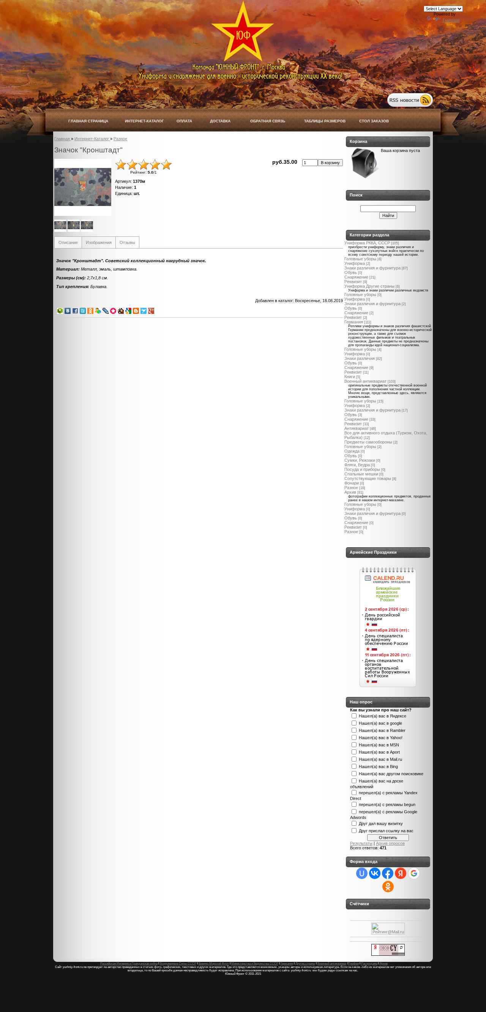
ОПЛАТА (184, 121)
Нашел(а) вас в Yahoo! (380, 737)
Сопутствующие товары (367, 478)
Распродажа (369, 963)
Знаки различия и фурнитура (372, 268)
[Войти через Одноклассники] (388, 886)
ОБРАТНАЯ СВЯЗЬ (267, 121)
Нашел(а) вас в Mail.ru (380, 759)
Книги (349, 376)
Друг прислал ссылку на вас (386, 830)
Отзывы (127, 242)
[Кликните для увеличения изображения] (82, 187)
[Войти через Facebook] (387, 873)
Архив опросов (390, 843)
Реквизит (353, 281)
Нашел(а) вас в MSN (379, 744)
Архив (350, 492)
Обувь (350, 272)
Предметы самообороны (368, 442)
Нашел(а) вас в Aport (379, 751)
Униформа (354, 263)
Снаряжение (356, 277)
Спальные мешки (361, 474)
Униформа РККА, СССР (367, 243)
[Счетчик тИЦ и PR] (388, 954)
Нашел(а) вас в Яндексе (382, 715)
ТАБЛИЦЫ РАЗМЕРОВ (325, 121)
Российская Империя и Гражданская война (129, 963)
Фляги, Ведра (357, 464)
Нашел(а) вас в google (380, 723)
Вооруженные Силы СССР (178, 963)
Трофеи (353, 963)
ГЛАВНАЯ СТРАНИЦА (88, 121)
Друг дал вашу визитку (381, 823)
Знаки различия (359, 358)
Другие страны (305, 963)
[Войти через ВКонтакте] (374, 873)
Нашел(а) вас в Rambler (382, 730)
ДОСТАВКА (220, 121)
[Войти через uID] (362, 873)
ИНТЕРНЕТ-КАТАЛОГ (144, 121)
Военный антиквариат (365, 381)
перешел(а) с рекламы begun (387, 804)
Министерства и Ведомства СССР (254, 963)
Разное (351, 487)
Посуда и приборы (362, 469)
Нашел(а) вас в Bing (378, 766)
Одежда (352, 451)
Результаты (361, 843)
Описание (68, 242)
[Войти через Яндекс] (400, 873)
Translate (451, 20)
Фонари (351, 483)
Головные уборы (360, 259)
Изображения (99, 242)
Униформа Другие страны (369, 286)
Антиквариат (356, 428)
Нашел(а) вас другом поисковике (391, 773)
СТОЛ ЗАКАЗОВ (374, 121)
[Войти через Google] (414, 873)
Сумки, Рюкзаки (359, 460)
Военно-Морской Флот (214, 963)
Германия (353, 322)
